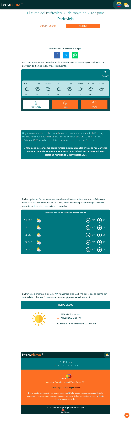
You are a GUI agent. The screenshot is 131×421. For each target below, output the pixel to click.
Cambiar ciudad (48, 25)
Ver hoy (83, 25)
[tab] (36, 104)
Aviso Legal (56, 387)
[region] (65, 38)
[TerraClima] (117, 4)
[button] (57, 55)
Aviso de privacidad (71, 387)
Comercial (59, 365)
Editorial (72, 365)
